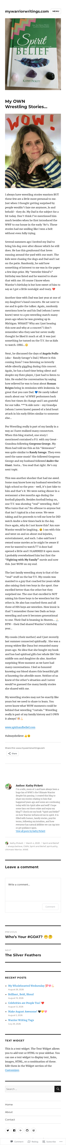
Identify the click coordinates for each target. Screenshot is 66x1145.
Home (9, 1104)
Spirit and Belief (51, 843)
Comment (50, 906)
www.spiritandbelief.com (20, 727)
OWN (26, 846)
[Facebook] (14, 1130)
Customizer (12, 1070)
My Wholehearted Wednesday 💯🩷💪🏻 (31, 985)
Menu (55, 11)
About (9, 1112)
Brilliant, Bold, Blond (21, 994)
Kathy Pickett (16, 843)
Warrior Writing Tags (21, 1020)
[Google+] (20, 1130)
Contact (10, 1119)
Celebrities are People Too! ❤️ (26, 1002)
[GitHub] (27, 1130)
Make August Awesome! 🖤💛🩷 (27, 1011)
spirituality (52, 846)
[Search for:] (29, 1089)
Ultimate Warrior (13, 849)
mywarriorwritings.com (27, 11)
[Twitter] (7, 1130)
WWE (25, 849)
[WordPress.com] (33, 1130)
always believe (15, 846)
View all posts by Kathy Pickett (30, 831)
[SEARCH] (57, 1089)
